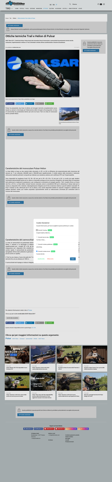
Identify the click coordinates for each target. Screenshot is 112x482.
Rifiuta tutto (50, 259)
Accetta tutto (41, 259)
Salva (72, 259)
